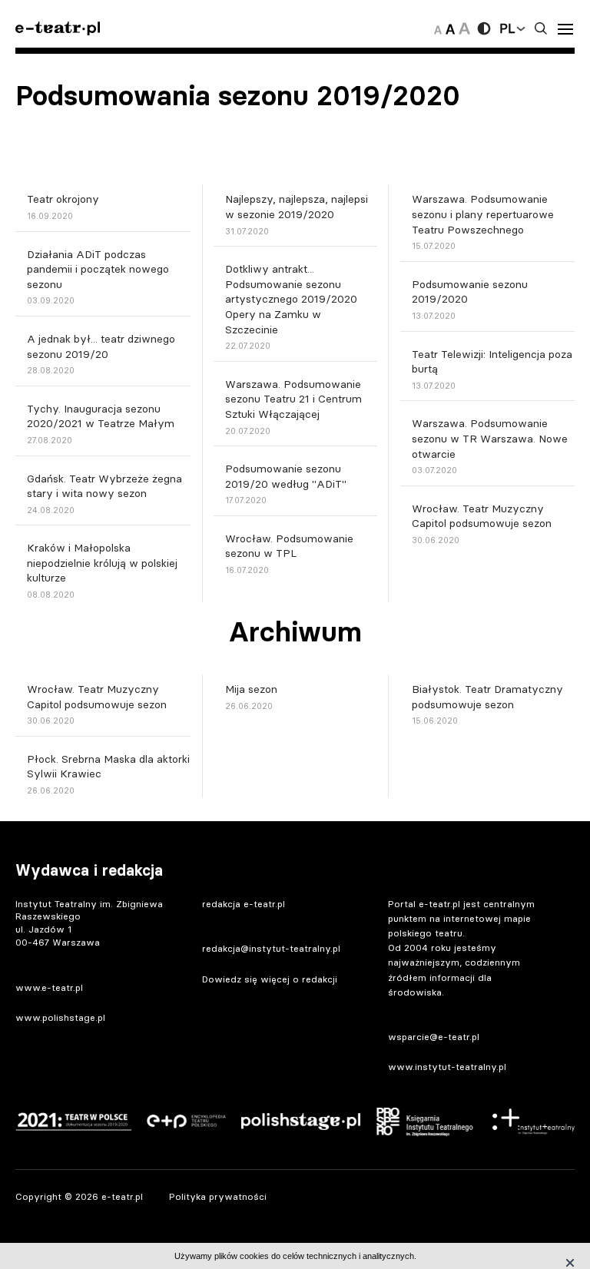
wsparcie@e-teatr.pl (433, 1036)
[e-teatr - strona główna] (57, 29)
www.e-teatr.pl (49, 987)
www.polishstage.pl (60, 1017)
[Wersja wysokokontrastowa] (484, 28)
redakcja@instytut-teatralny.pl (271, 948)
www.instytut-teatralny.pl (447, 1066)
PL (507, 28)
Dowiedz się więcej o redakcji (269, 979)
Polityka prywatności (218, 1196)
